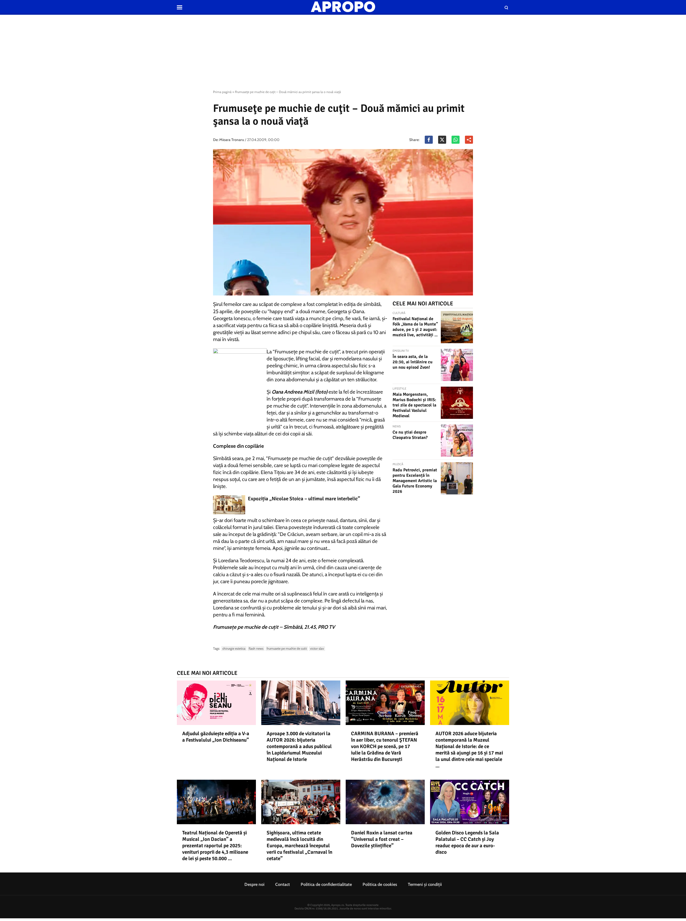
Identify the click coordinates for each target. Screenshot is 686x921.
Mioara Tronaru (231, 139)
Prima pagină (222, 92)
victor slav (317, 648)
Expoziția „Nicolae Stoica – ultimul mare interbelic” (304, 498)
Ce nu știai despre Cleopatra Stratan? (410, 435)
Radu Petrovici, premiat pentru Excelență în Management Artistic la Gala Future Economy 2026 (415, 480)
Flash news (256, 648)
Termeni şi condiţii (425, 884)
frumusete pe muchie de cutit (287, 648)
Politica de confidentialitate (326, 884)
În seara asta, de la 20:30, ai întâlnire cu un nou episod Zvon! (413, 362)
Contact (282, 884)
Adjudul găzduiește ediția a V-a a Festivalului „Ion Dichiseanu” (215, 736)
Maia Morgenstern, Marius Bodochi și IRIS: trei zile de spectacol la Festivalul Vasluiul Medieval (414, 405)
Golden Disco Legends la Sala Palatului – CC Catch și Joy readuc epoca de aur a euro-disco (467, 842)
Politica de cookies (380, 884)
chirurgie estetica (233, 648)
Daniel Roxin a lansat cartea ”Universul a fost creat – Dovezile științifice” (381, 839)
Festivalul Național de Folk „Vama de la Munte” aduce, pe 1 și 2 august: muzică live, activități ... (415, 327)
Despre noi (254, 884)
